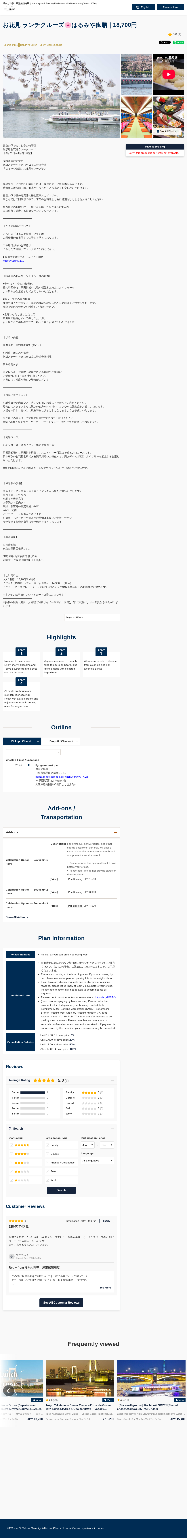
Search (61, 1190)
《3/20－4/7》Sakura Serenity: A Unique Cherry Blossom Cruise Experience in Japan (55, 1528)
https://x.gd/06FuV (105, 997)
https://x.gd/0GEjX (13, 260)
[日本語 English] (143, 7)
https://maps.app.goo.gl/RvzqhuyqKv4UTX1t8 (61, 776)
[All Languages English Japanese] (97, 1160)
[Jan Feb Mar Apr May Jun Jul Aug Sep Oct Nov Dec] (88, 1145)
